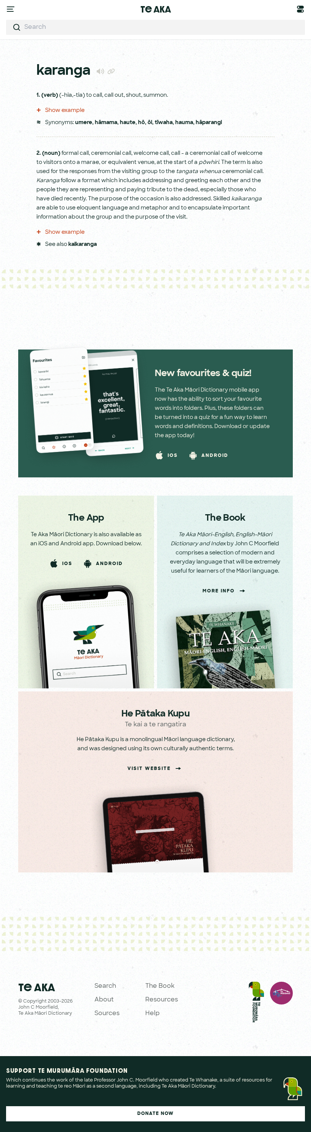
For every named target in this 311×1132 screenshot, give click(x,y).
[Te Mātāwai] (281, 1004)
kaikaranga (82, 244)
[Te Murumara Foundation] (256, 1004)
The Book (159, 986)
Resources (161, 1000)
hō (141, 123)
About (104, 1000)
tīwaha (164, 123)
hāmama (106, 123)
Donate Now (155, 1114)
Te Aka (155, 9)
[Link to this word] (111, 72)
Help (152, 1014)
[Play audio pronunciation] (100, 71)
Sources (106, 1014)
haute (127, 123)
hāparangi (209, 123)
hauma (184, 123)
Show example (64, 110)
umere (83, 123)
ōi (150, 123)
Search (105, 986)
